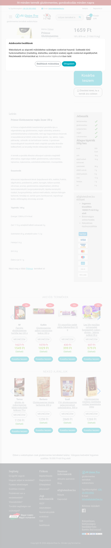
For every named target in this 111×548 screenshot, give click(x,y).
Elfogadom (69, 63)
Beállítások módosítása (48, 63)
